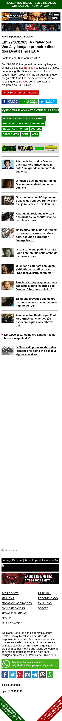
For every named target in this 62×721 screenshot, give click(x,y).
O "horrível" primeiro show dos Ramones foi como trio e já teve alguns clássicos (36, 351)
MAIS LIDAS (45, 603)
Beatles (28, 36)
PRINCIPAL (44, 593)
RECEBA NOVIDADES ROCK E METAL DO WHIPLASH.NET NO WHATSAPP (31, 4)
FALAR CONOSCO (12, 623)
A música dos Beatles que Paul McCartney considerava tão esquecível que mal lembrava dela (36, 320)
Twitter (23, 129)
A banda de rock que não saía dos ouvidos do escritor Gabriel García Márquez (36, 217)
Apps (35, 134)
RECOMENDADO (48, 598)
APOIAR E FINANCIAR (14, 613)
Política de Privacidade (43, 655)
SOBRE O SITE (10, 593)
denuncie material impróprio (18, 651)
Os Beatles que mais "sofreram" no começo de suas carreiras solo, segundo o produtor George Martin (36, 235)
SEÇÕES (43, 608)
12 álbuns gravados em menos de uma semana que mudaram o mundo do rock (36, 302)
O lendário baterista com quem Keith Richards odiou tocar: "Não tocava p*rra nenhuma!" (36, 269)
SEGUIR (6, 618)
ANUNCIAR (8, 598)
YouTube (36, 129)
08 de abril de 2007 (28, 58)
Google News (11, 134)
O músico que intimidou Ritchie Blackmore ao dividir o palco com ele (36, 184)
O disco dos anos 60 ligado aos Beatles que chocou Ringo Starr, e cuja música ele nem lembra (36, 201)
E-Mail (25, 134)
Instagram (9, 129)
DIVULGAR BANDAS (13, 608)
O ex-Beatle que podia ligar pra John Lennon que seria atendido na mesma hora (36, 253)
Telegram (23, 123)
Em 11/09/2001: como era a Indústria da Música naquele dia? (29, 336)
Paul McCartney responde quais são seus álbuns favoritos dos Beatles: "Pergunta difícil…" (36, 286)
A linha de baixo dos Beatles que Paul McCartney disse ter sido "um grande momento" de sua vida (36, 166)
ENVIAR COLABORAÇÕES (17, 603)
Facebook (38, 123)
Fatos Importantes (12, 36)
